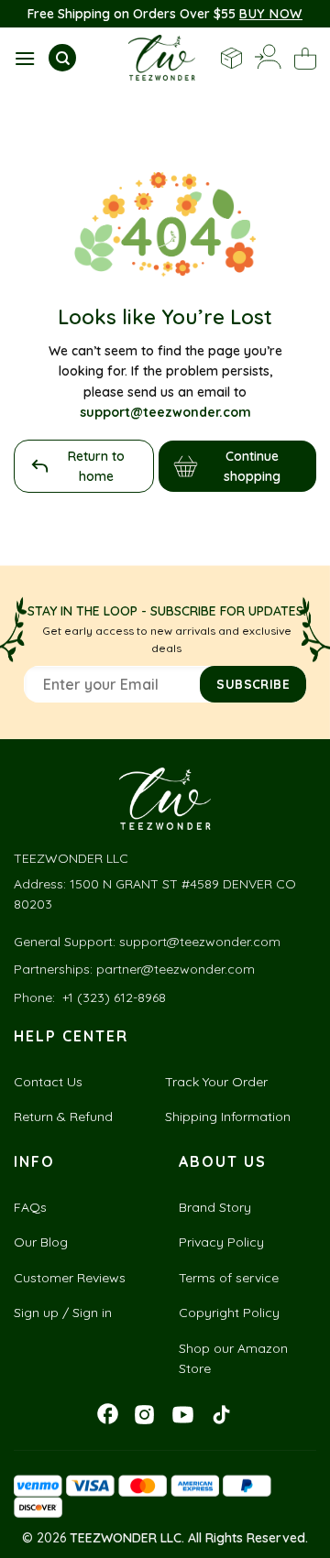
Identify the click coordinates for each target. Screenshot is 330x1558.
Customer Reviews (70, 1277)
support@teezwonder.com (199, 941)
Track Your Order (216, 1081)
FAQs (30, 1207)
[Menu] (25, 58)
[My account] (268, 58)
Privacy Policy (221, 1242)
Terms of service (229, 1277)
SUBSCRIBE (253, 684)
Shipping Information (228, 1116)
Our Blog (41, 1242)
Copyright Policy (229, 1312)
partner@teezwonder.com (175, 969)
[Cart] (305, 58)
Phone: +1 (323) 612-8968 (90, 997)
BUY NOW (270, 13)
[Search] (62, 58)
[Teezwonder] (161, 58)
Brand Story (215, 1207)
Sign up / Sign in (63, 1312)
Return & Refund (63, 1116)
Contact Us (48, 1081)
